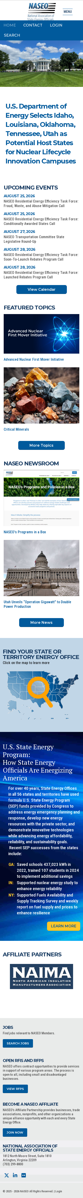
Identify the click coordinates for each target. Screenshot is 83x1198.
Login (56, 25)
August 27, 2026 (19, 231)
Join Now (15, 1132)
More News (41, 622)
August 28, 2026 (19, 249)
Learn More (63, 926)
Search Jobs (18, 1043)
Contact (32, 25)
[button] (55, 138)
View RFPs (15, 1089)
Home (9, 25)
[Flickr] (23, 1175)
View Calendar (42, 289)
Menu (68, 12)
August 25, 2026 (19, 196)
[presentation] (6, 976)
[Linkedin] (15, 1175)
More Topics (41, 445)
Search (12, 35)
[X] (6, 1175)
